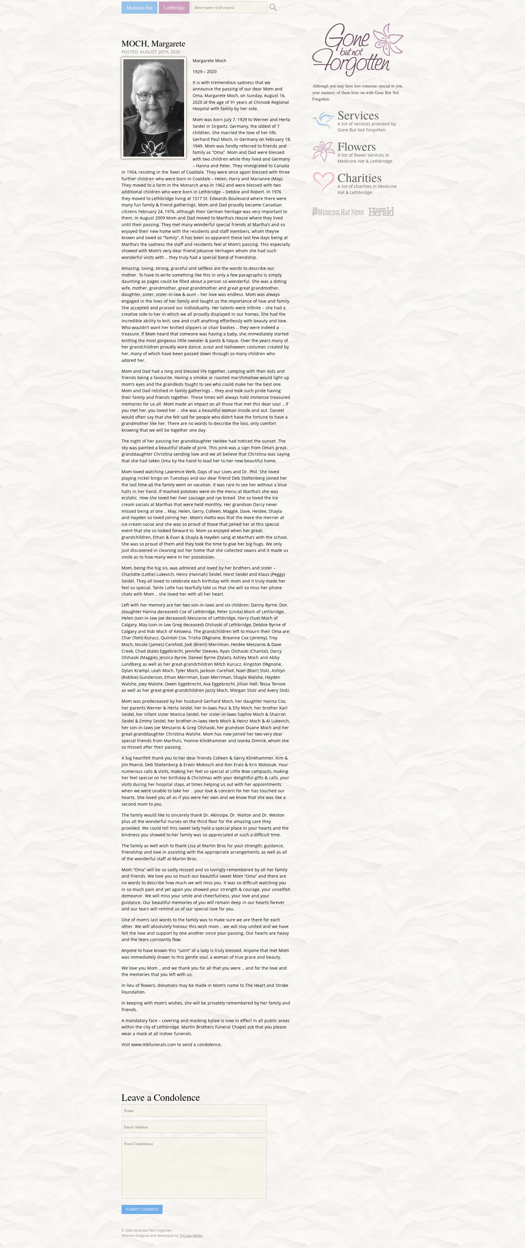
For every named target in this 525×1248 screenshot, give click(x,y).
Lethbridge (174, 7)
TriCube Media (191, 1235)
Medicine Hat (139, 7)
